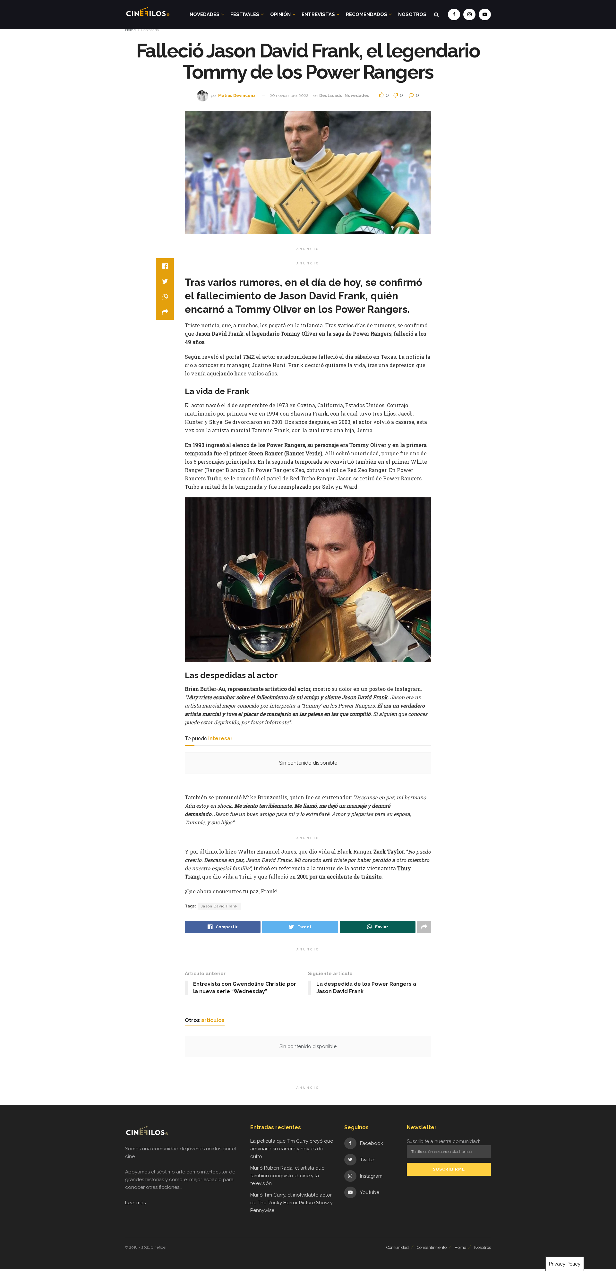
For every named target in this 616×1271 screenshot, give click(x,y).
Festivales (244, 14)
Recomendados (366, 14)
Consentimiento (432, 1247)
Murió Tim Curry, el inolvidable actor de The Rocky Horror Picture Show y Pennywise (291, 1202)
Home (130, 30)
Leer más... (137, 1203)
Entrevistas (318, 14)
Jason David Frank (219, 906)
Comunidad (397, 1247)
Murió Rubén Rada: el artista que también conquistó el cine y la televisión (287, 1175)
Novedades (204, 14)
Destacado (150, 30)
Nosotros (412, 14)
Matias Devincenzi (237, 95)
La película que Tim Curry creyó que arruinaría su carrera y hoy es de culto (291, 1148)
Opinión (280, 14)
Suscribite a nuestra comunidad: (443, 1141)
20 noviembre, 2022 (289, 95)
